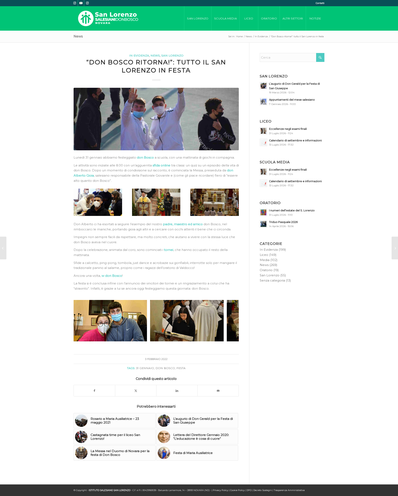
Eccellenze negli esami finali (288, 128)
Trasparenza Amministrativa (289, 490)
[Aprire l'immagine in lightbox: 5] (142, 336)
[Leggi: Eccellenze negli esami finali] (263, 131)
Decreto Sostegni (262, 490)
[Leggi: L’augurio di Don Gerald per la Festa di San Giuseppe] (263, 85)
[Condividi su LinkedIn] (177, 390)
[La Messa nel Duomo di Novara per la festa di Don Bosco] (395, 248)
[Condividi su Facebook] (94, 390)
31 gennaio (145, 368)
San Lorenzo (172, 55)
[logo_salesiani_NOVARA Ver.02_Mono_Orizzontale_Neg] (108, 18)
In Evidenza (139, 55)
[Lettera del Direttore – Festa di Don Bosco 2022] (3, 248)
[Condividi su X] (135, 390)
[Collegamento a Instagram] (75, 3)
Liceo (264, 255)
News (78, 36)
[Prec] (83, 320)
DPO (248, 490)
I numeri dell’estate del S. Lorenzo (292, 210)
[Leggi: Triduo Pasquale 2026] (263, 224)
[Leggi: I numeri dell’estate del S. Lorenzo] (263, 212)
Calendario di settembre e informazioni (295, 140)
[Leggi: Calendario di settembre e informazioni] (263, 142)
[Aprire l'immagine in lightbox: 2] (219, 336)
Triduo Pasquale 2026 (283, 222)
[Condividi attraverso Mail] (218, 390)
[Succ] (229, 320)
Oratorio (266, 270)
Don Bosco (165, 368)
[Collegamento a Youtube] (81, 3)
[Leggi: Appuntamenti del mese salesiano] (263, 101)
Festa (181, 368)
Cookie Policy (237, 490)
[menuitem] (319, 3)
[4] (156, 119)
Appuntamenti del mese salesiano (292, 99)
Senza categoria (272, 280)
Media (264, 260)
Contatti (320, 3)
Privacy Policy (220, 490)
